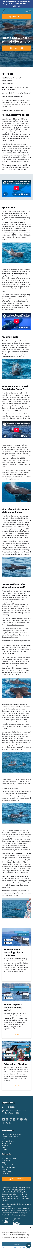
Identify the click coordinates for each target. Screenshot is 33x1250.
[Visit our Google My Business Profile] (7, 1119)
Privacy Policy (6, 1171)
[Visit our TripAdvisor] (25, 1119)
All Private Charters (8, 1141)
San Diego (20, 1192)
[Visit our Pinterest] (18, 1119)
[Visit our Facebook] (3, 1119)
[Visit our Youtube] (10, 1123)
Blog (3, 1163)
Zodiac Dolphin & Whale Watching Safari (13, 1007)
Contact (4, 1150)
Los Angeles (12, 1192)
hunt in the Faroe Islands (15, 625)
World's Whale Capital (9, 1158)
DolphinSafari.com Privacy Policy (22, 1248)
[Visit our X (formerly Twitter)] (3, 1123)
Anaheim (5, 1192)
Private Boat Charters (15, 1064)
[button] (30, 1227)
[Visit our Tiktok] (21, 1119)
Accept (17, 1244)
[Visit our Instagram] (11, 1119)
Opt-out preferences (8, 1248)
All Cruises (5, 1139)
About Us (5, 1145)
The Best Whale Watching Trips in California (13, 952)
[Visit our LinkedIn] (14, 1119)
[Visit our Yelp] (7, 1123)
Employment (6, 1161)
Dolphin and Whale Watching (11, 1135)
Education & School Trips (10, 1137)
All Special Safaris (7, 1143)
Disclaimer (5, 1173)
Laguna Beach (13, 1194)
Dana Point (18, 1190)
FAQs (3, 1147)
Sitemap (4, 1169)
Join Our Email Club (8, 1165)
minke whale (15, 272)
